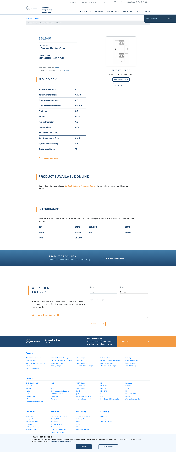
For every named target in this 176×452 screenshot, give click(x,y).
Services (128, 12)
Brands (99, 12)
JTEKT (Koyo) (80, 383)
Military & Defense (32, 427)
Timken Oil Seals (57, 394)
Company (73, 2)
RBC (101, 383)
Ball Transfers (105, 358)
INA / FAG (29, 386)
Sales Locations (90, 2)
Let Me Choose (108, 447)
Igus (77, 394)
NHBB (53, 386)
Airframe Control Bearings (60, 358)
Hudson (28, 391)
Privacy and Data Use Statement (60, 441)
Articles (78, 424)
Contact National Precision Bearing (81, 186)
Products (85, 12)
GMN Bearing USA (32, 383)
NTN (27, 399)
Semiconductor (31, 429)
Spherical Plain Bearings (84, 366)
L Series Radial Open (46, 23)
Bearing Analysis (57, 424)
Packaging (54, 421)
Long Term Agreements (59, 429)
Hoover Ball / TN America (85, 396)
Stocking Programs (57, 427)
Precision (29, 424)
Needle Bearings (57, 363)
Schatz (127, 388)
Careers (103, 419)
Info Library (143, 12)
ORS (102, 394)
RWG (102, 396)
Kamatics (128, 383)
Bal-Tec (128, 396)
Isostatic (128, 386)
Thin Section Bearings (108, 366)
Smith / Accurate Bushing (60, 391)
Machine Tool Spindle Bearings (111, 360)
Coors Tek (54, 396)
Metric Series (32, 23)
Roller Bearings (130, 363)
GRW (27, 394)
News (78, 421)
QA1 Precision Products (34, 401)
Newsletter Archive (82, 429)
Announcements (106, 421)
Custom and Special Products (61, 360)
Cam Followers (31, 360)
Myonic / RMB (80, 388)
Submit (93, 324)
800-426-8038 (137, 2)
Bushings (128, 358)
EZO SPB (103, 391)
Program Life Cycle (57, 432)
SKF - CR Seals (130, 394)
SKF (52, 388)
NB (126, 391)
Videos (78, 427)
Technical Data (81, 419)
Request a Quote (120, 79)
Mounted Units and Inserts (35, 363)
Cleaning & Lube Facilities (60, 416)
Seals (28, 366)
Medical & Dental (32, 421)
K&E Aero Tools (81, 386)
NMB (52, 383)
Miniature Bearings (32, 19)
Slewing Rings (56, 366)
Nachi (78, 391)
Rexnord (103, 388)
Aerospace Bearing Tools (35, 358)
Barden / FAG (30, 396)
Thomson (54, 399)
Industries (113, 12)
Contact (106, 2)
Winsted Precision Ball (133, 399)
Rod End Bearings (106, 363)
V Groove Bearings (32, 368)
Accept (83, 447)
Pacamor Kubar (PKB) (83, 399)
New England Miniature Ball (110, 399)
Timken (28, 388)
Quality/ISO (55, 419)
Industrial (29, 419)
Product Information (83, 416)
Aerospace (30, 416)
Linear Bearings (81, 360)
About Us (103, 416)
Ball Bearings (80, 358)
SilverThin (103, 386)
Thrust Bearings (130, 366)
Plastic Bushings (81, 363)
